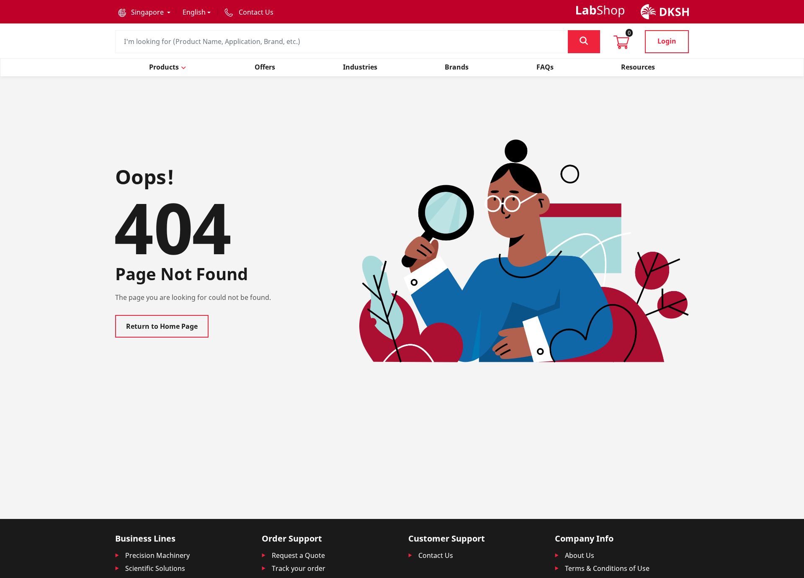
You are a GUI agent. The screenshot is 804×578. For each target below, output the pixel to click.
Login (666, 41)
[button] (144, 12)
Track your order (298, 568)
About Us (579, 555)
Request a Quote (298, 555)
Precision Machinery (157, 555)
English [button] (194, 12)
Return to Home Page (162, 326)
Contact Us (435, 555)
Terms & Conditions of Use (607, 568)
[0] (621, 44)
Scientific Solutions (155, 568)
